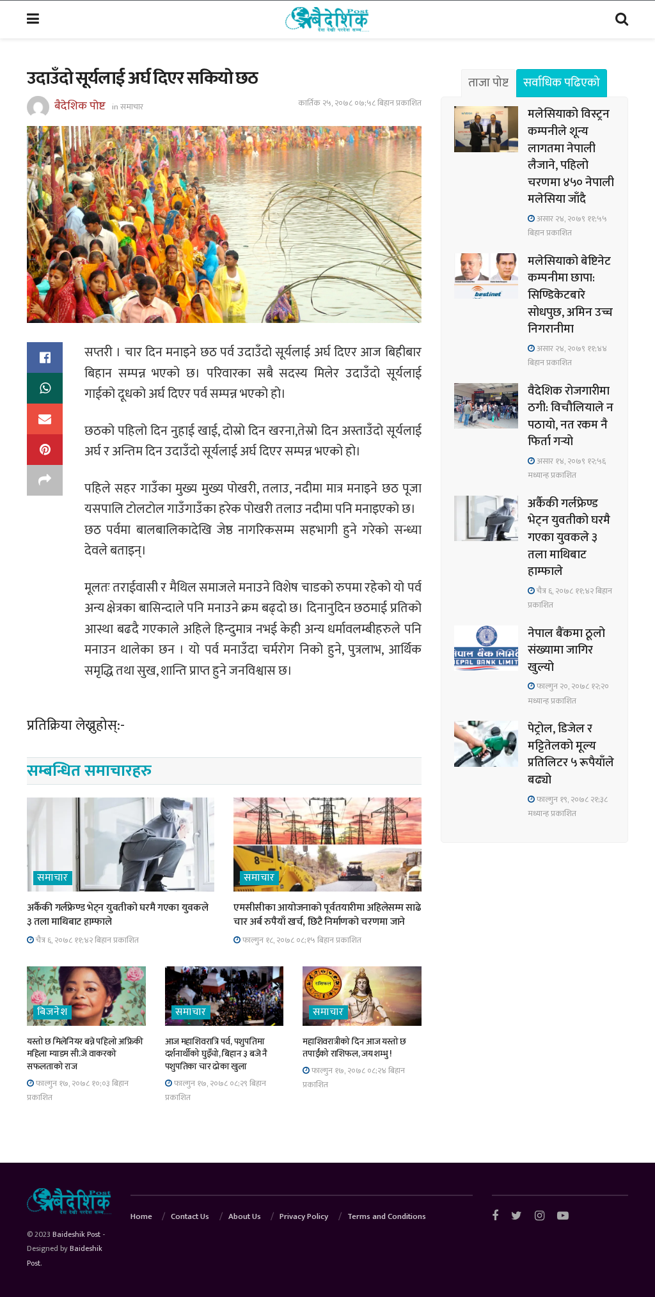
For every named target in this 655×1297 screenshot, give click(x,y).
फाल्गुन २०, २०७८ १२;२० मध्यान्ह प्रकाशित (568, 693)
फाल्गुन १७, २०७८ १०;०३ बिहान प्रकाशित (78, 1090)
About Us (244, 1216)
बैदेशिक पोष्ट (80, 106)
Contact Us (190, 1216)
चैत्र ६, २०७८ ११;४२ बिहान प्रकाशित (86, 940)
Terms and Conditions (386, 1216)
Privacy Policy (304, 1216)
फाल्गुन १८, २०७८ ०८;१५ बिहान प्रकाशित (301, 940)
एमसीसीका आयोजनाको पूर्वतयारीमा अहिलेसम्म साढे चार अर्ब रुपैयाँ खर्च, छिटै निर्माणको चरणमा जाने (326, 915)
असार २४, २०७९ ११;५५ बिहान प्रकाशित (567, 226)
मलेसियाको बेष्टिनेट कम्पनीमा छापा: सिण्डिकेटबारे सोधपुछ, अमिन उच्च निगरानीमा (570, 295)
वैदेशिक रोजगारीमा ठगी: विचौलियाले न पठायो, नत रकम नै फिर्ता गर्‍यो (570, 416)
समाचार (131, 107)
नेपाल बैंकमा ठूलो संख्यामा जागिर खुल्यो (566, 650)
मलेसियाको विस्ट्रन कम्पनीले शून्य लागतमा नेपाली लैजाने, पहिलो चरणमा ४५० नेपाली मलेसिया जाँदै (571, 156)
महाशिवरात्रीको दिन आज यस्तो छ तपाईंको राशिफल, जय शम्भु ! (354, 1048)
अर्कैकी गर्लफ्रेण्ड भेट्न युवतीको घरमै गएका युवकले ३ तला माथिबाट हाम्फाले (117, 915)
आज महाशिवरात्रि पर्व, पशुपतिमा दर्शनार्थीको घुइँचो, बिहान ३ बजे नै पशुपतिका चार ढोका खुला (216, 1054)
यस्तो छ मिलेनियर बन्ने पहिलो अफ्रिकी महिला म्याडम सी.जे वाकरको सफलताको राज (85, 1054)
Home (141, 1216)
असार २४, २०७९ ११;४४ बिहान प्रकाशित (567, 356)
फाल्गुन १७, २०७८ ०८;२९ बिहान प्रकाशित (215, 1090)
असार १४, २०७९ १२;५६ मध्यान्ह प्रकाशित (567, 468)
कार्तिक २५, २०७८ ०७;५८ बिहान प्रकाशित (360, 103)
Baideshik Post (76, 1234)
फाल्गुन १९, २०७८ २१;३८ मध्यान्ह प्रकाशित (568, 806)
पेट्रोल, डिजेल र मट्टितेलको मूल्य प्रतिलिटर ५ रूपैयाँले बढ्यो (571, 754)
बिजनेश (52, 1012)
